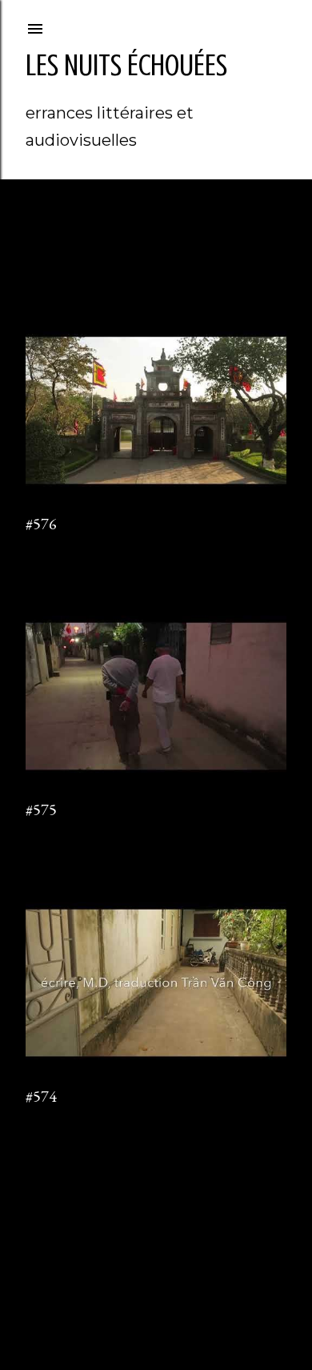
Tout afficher (83, 252)
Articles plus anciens (228, 1184)
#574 (41, 1096)
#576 (41, 523)
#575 (41, 809)
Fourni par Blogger (169, 1282)
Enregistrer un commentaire (92, 546)
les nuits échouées (126, 65)
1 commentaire (60, 832)
